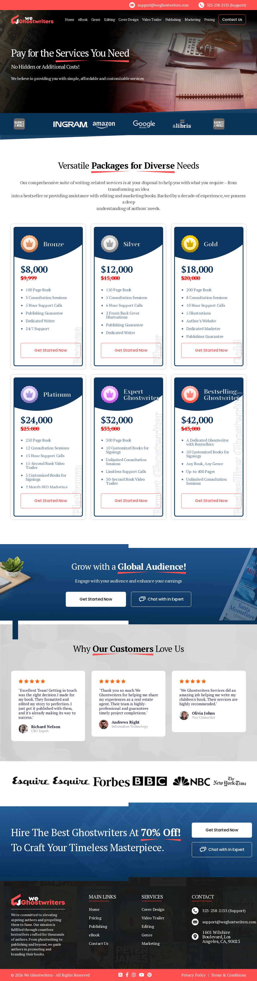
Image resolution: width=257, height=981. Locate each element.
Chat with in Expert (166, 599)
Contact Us (232, 19)
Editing (109, 19)
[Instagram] (134, 975)
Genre (95, 19)
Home (69, 19)
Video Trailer (151, 19)
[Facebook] (128, 975)
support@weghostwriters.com (224, 922)
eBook (83, 19)
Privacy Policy (193, 974)
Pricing (209, 19)
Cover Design (128, 19)
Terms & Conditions (228, 974)
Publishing (173, 19)
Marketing (193, 19)
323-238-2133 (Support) (223, 910)
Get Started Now (50, 350)
